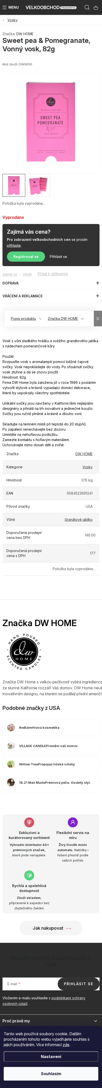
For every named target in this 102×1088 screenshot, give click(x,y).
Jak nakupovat (48, 928)
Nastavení (51, 1056)
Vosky (87, 467)
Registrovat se (26, 256)
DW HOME (24, 34)
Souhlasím (51, 1073)
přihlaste (14, 245)
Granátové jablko (79, 519)
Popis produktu (23, 318)
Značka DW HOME (63, 318)
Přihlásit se (58, 256)
